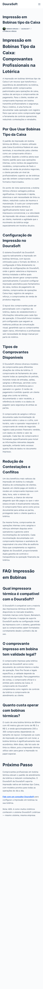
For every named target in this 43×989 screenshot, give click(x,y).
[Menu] (39, 4)
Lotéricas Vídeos (9, 31)
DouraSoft (10, 4)
